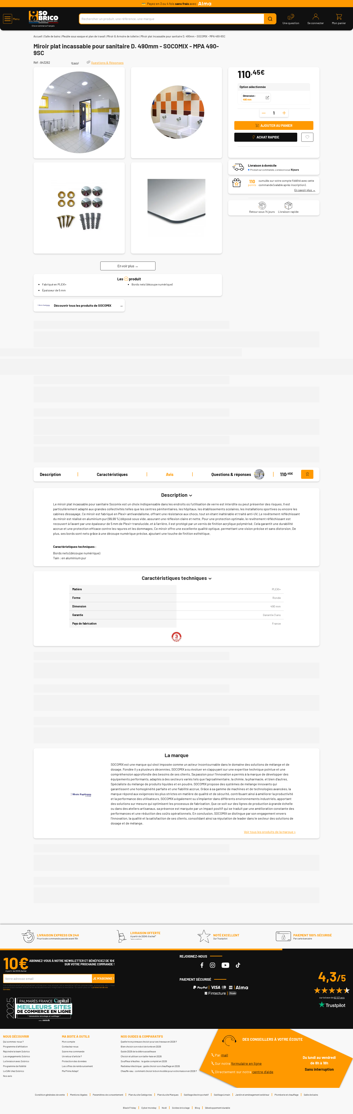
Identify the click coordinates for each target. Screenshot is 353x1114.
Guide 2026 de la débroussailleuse (138, 1051)
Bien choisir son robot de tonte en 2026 (141, 1046)
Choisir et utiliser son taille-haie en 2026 (141, 1056)
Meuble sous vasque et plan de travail (83, 36)
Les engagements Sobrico (16, 1056)
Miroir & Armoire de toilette (123, 36)
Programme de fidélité (14, 1066)
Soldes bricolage (181, 1107)
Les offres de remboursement (77, 1066)
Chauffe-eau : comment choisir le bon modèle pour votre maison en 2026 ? (159, 1070)
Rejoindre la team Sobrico (16, 1051)
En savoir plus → (304, 190)
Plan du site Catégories (140, 1094)
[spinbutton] (274, 113)
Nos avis (7, 1075)
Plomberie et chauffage (286, 1094)
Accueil (38, 36)
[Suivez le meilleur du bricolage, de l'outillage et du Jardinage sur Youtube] (225, 965)
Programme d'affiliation (15, 1046)
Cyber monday (148, 1107)
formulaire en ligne (246, 1063)
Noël (164, 1107)
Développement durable (217, 1107)
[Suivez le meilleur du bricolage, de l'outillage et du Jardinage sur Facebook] (202, 965)
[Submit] (270, 18)
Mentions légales (78, 1094)
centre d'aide (262, 1071)
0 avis (75, 62)
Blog (197, 1107)
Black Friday (129, 1107)
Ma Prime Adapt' (70, 1070)
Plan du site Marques (168, 1094)
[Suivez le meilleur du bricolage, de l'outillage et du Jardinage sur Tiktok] (238, 965)
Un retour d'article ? (72, 1056)
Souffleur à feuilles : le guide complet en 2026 (144, 1061)
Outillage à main (222, 1094)
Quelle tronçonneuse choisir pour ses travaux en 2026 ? (149, 1041)
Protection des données (74, 1061)
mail (224, 1055)
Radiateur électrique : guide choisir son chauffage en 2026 (150, 1066)
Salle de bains (52, 36)
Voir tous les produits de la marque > (270, 832)
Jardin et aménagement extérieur (252, 1094)
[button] (11, 18)
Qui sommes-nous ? (13, 1041)
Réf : (37, 62)
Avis (169, 474)
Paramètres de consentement (108, 1094)
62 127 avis (339, 997)
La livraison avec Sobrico (16, 1061)
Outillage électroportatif (196, 1094)
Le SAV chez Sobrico (13, 1070)
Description (50, 474)
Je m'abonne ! (103, 978)
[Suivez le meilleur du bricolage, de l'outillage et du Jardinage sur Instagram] (212, 965)
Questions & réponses (231, 474)
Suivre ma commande (73, 1051)
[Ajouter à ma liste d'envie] (307, 137)
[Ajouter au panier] (307, 474)
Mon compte (68, 1041)
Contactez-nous (70, 1046)
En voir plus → (127, 266)
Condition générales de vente (50, 1094)
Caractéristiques (112, 474)
